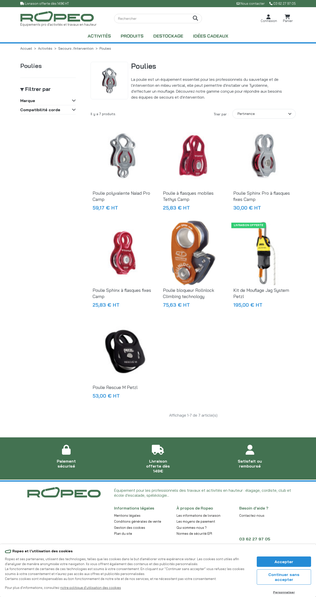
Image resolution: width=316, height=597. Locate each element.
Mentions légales (127, 515)
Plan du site (123, 533)
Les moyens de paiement (196, 521)
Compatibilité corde (40, 109)
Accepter (284, 561)
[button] (269, 18)
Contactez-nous (251, 515)
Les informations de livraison (198, 515)
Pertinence (246, 113)
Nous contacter (252, 3)
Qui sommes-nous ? (192, 528)
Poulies (31, 65)
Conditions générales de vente (137, 521)
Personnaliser (284, 592)
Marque (27, 100)
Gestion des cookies (129, 528)
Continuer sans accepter (283, 577)
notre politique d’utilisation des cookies (90, 588)
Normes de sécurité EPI (194, 533)
